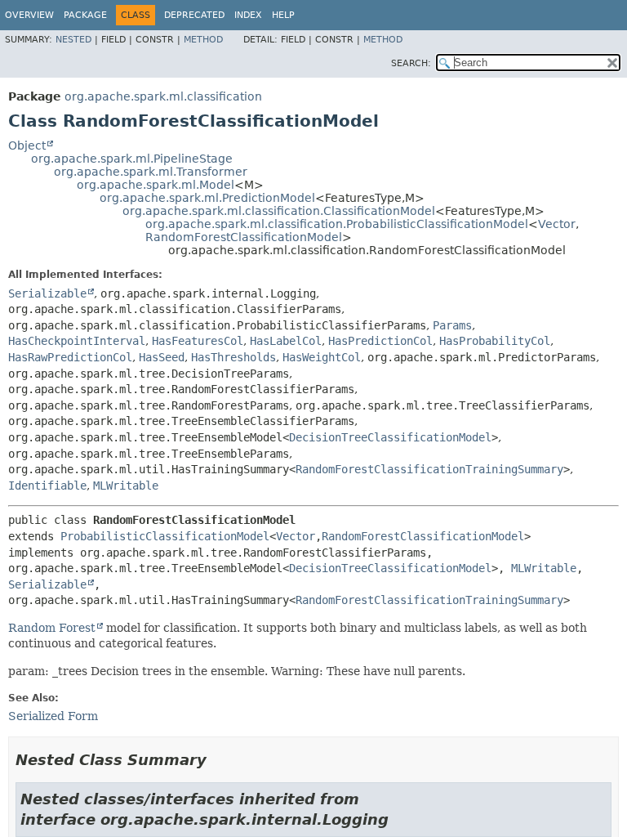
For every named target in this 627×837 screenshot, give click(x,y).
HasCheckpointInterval (76, 340)
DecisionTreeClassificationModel (390, 437)
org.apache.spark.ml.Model (155, 184)
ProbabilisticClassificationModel (164, 536)
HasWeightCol (321, 357)
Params (452, 325)
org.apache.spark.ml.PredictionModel (207, 197)
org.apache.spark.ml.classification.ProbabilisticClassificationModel (336, 224)
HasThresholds (233, 357)
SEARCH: (411, 63)
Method (203, 39)
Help (283, 15)
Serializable (47, 293)
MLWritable (125, 485)
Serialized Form (53, 716)
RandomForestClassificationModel (243, 237)
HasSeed (162, 357)
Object (27, 145)
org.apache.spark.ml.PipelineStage (132, 158)
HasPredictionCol (380, 340)
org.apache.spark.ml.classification (163, 96)
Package (85, 15)
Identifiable (47, 485)
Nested (73, 39)
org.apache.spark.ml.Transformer (150, 171)
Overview (29, 15)
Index (248, 15)
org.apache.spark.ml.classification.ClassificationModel (278, 210)
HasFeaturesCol (197, 340)
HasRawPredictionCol (70, 357)
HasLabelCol (286, 340)
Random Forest (52, 627)
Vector (557, 224)
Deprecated (194, 15)
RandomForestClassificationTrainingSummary (429, 469)
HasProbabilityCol (494, 340)
